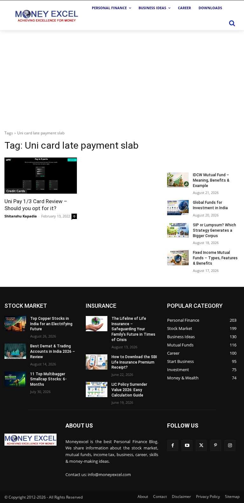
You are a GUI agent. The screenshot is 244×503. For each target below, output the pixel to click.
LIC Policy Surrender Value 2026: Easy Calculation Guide (129, 389)
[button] (232, 23)
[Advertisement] (122, 77)
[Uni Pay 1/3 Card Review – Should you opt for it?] (40, 176)
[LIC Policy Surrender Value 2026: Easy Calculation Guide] (96, 389)
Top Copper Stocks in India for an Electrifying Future (51, 324)
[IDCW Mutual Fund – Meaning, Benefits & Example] (178, 180)
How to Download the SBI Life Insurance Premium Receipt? (134, 362)
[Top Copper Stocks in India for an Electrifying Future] (15, 323)
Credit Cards (15, 191)
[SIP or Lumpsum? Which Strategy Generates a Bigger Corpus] (178, 230)
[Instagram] (229, 445)
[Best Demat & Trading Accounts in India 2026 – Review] (15, 351)
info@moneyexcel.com (109, 474)
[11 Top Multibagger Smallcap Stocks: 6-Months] (15, 379)
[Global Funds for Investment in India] (178, 207)
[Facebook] (172, 445)
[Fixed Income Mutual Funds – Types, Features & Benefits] (178, 257)
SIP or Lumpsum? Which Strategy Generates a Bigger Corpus (214, 230)
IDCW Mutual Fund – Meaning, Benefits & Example (211, 180)
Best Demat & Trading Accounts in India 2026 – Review (52, 351)
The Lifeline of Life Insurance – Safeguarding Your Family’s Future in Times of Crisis (133, 329)
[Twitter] (201, 445)
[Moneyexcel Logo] (46, 15)
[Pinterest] (215, 445)
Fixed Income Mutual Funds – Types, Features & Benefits (215, 258)
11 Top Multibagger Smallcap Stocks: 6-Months (48, 379)
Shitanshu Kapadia (20, 216)
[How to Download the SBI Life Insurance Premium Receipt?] (96, 362)
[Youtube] (187, 445)
